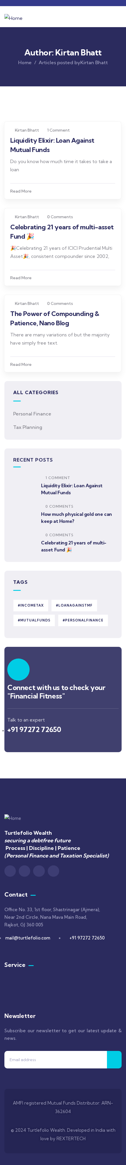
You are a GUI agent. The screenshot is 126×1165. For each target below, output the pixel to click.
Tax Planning (27, 427)
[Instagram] (24, 871)
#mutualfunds (34, 620)
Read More (21, 191)
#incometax (31, 605)
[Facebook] (39, 871)
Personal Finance (32, 414)
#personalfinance (83, 620)
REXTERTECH (71, 1138)
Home (25, 62)
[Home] (13, 18)
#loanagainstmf (74, 605)
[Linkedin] (10, 871)
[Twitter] (53, 871)
